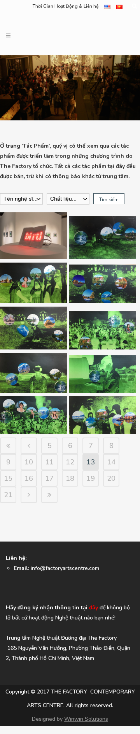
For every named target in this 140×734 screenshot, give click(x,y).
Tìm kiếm (109, 199)
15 (8, 478)
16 (28, 478)
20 (111, 478)
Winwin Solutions (86, 719)
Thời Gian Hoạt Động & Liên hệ (65, 6)
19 (90, 478)
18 (70, 478)
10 (28, 462)
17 (49, 478)
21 (8, 494)
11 (49, 462)
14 (111, 462)
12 (70, 462)
